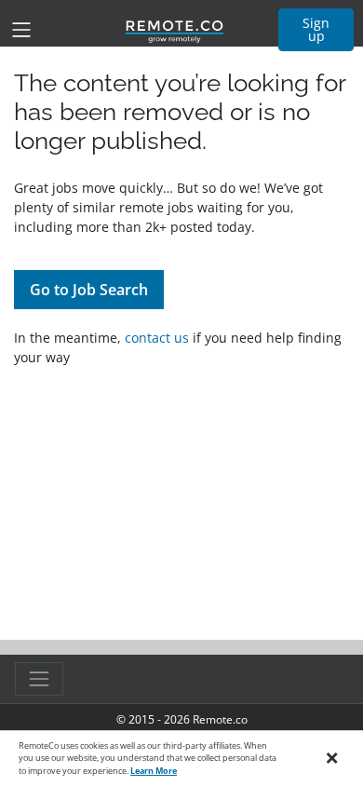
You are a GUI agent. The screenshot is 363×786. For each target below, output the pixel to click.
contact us (157, 337)
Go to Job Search (89, 289)
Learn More (153, 771)
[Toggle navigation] (21, 30)
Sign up (315, 29)
